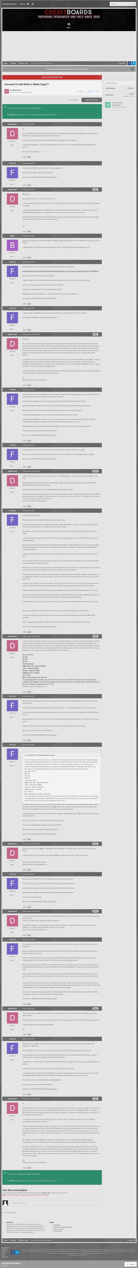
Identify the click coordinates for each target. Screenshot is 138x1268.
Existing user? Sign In (10, 4)
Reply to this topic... (20, 1203)
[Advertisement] (69, 46)
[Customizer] (28, 4)
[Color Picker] (33, 4)
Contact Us (5, 1257)
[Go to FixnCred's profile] (12, 172)
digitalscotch (16, 90)
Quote (29, 157)
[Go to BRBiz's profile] (12, 245)
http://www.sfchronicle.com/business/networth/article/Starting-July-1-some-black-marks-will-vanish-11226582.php (61, 271)
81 (13, 145)
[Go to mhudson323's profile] (108, 105)
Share (81, 91)
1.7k (13, 184)
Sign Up (22, 4)
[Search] (134, 4)
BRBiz (12, 236)
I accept (131, 1264)
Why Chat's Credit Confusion (63, 1227)
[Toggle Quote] (25, 755)
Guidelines (5, 1265)
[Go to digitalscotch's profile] (6, 91)
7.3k (13, 256)
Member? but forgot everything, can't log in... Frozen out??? (67, 69)
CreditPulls (57, 1225)
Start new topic (73, 100)
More (68, 27)
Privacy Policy (58, 1231)
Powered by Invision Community (78, 1255)
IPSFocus (4, 1249)
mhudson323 (116, 105)
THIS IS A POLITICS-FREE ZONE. (52, 77)
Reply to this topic (92, 100)
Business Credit (26, 92)
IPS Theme (5, 1247)
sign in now (46, 1193)
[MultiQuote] (24, 157)
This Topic (126, 4)
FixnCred (12, 163)
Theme (4, 1251)
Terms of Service (59, 1229)
